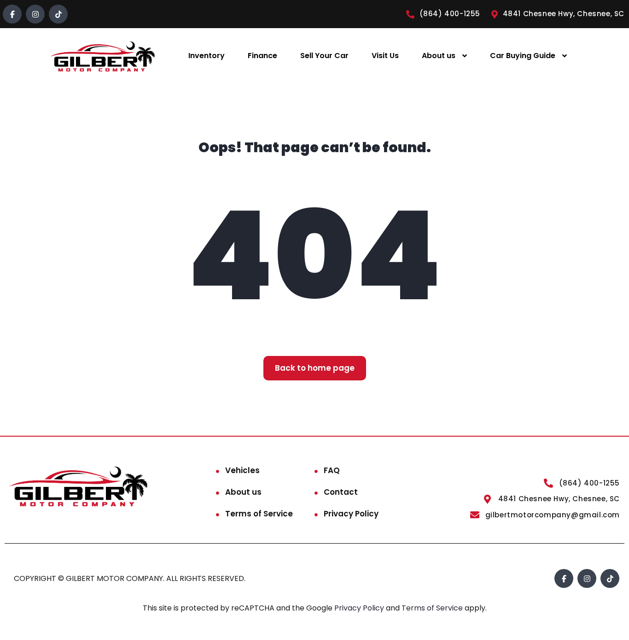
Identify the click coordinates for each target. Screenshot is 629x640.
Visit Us (385, 55)
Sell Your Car (324, 55)
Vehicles (242, 470)
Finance (262, 55)
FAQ (332, 470)
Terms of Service (259, 513)
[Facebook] (12, 14)
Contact (341, 492)
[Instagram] (35, 14)
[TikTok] (58, 14)
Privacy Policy (351, 513)
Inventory (206, 55)
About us (438, 55)
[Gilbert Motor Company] (102, 56)
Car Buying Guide (522, 55)
